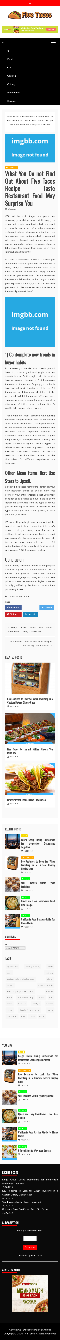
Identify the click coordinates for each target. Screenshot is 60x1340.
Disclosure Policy (31, 1329)
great (9, 1004)
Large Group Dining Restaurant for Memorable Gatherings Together (38, 843)
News (9, 1010)
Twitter (48, 607)
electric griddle (45, 985)
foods (41, 997)
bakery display (32, 966)
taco (23, 1016)
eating (10, 985)
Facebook (14, 607)
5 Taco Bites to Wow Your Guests (34, 1150)
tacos (21, 596)
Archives (9, 944)
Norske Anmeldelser (30, 1010)
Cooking (11, 75)
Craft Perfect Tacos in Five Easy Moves (26, 800)
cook (9, 973)
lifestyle (36, 1004)
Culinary (11, 84)
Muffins (49, 1004)
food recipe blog (25, 997)
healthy (22, 1004)
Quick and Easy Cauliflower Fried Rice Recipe (38, 903)
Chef (9, 67)
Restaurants (13, 92)
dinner (50, 979)
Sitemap (46, 1329)
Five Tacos (13, 116)
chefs (50, 966)
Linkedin (31, 614)
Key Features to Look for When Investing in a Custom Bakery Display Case (30, 700)
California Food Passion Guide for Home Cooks (38, 921)
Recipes (11, 100)
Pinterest (14, 614)
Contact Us (15, 1329)
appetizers (12, 966)
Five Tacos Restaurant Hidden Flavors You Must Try (30, 751)
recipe (50, 1010)
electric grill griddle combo (20, 991)
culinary (49, 973)
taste (26, 596)
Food (10, 59)
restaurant (13, 596)
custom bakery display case (21, 979)
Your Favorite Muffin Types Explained (38, 884)
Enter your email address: (30, 1230)
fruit (51, 997)
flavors (49, 991)
